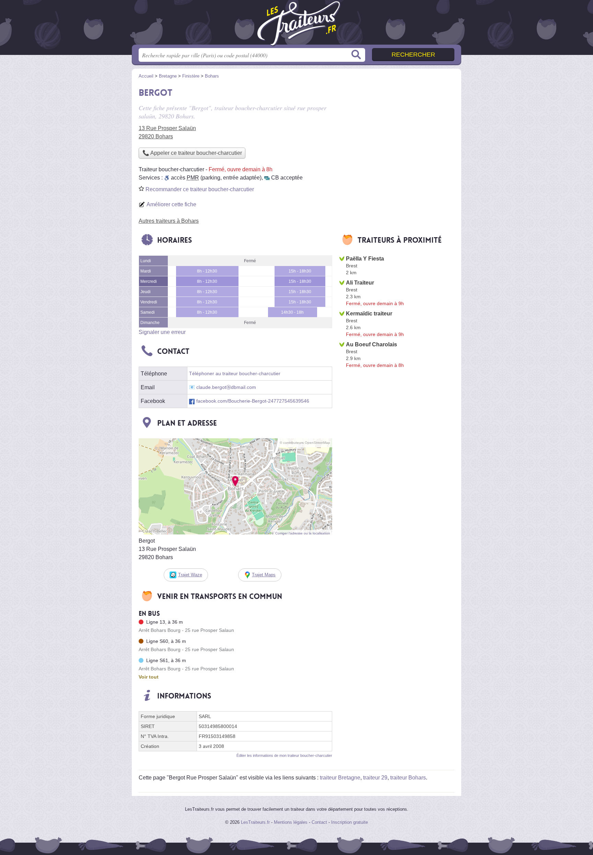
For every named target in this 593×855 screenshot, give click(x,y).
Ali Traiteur (360, 283)
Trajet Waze (190, 574)
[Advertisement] (396, 132)
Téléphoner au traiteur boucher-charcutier (234, 373)
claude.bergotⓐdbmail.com (226, 387)
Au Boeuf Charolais (371, 344)
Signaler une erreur (162, 332)
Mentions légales (290, 822)
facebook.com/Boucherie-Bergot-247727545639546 (252, 401)
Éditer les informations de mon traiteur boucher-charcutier (284, 755)
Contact (319, 822)
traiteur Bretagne (340, 778)
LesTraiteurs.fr (255, 822)
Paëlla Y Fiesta (365, 259)
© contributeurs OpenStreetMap (305, 442)
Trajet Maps (264, 574)
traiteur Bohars (408, 778)
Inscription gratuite (349, 822)
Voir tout (149, 677)
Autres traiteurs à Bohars (169, 221)
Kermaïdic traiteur (369, 313)
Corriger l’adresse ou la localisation (302, 533)
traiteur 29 (375, 778)
